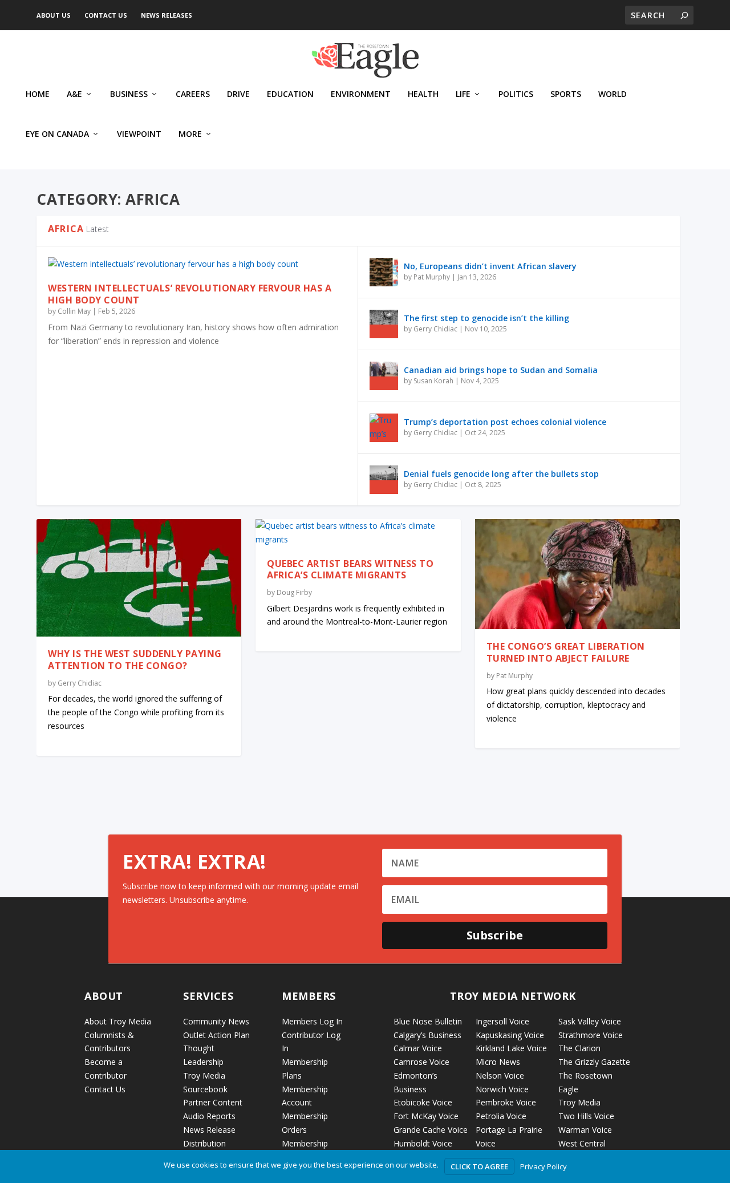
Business (129, 94)
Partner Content (212, 1102)
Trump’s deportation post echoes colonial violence (505, 421)
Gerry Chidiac (435, 329)
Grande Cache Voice (431, 1129)
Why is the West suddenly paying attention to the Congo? (135, 659)
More (190, 134)
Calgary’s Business (427, 1035)
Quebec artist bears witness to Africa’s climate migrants (350, 569)
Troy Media (579, 1102)
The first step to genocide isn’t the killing (486, 318)
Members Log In (312, 1021)
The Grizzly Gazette (594, 1061)
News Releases (166, 15)
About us (53, 15)
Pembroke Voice (506, 1102)
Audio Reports (209, 1116)
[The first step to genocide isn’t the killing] (384, 324)
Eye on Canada (57, 134)
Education (290, 94)
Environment (361, 94)
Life (463, 94)
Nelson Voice (500, 1075)
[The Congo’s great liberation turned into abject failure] (577, 574)
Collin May (74, 311)
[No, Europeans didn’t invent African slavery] (384, 272)
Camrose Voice (421, 1061)
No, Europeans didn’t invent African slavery (490, 266)
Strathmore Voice (590, 1035)
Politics (515, 94)
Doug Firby (294, 592)
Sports (565, 94)
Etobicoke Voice (423, 1102)
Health (423, 94)
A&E (74, 94)
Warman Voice (585, 1129)
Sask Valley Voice (589, 1021)
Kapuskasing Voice (510, 1035)
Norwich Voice (502, 1089)
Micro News (498, 1061)
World (612, 94)
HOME (38, 94)
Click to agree (479, 1166)
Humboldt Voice (423, 1143)
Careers (193, 94)
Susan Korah (433, 381)
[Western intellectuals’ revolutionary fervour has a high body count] (197, 264)
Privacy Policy (543, 1166)
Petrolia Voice (501, 1116)
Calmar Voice (418, 1048)
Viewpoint (139, 134)
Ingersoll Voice (502, 1021)
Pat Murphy (431, 277)
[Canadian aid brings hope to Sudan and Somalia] (384, 376)
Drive (238, 94)
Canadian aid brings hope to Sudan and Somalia (501, 369)
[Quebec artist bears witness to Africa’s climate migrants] (358, 532)
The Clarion (579, 1048)
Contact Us (105, 15)
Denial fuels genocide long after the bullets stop (501, 473)
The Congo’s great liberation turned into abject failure (565, 652)
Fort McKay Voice (426, 1116)
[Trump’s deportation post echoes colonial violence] (384, 428)
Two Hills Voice (586, 1116)
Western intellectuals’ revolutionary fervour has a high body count (189, 294)
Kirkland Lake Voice (511, 1048)
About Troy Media (117, 1021)
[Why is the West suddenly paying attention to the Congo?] (138, 578)
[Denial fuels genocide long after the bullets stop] (384, 479)
